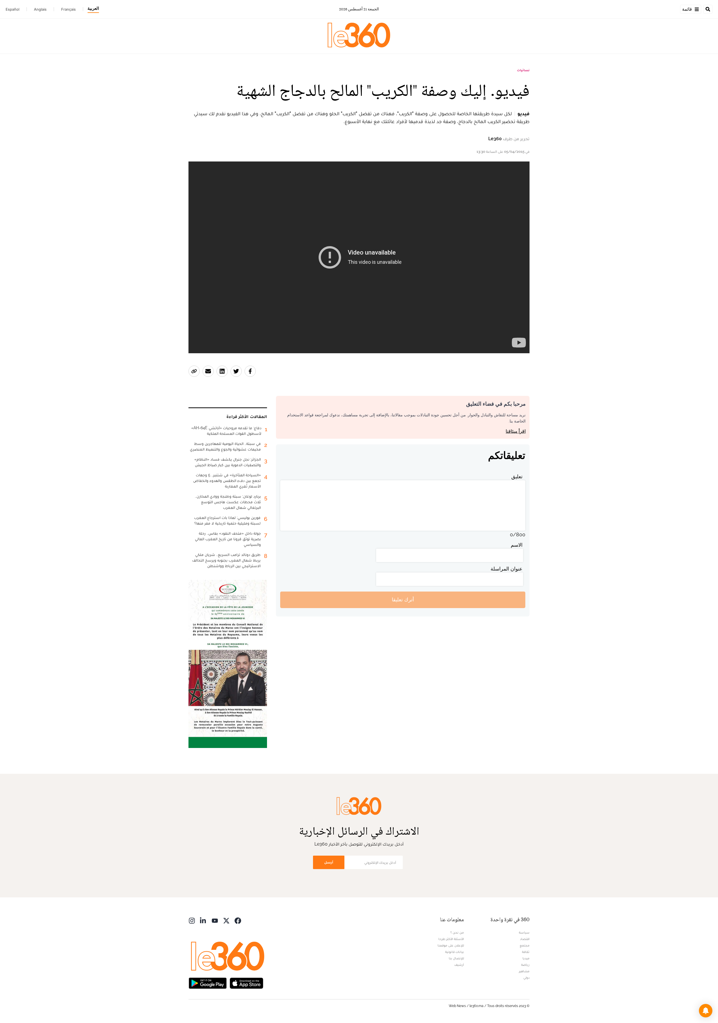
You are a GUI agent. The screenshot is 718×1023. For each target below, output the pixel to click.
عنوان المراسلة (507, 569)
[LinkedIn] (203, 920)
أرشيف (459, 965)
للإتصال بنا (456, 958)
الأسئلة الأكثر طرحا (451, 939)
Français (68, 9)
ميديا (526, 958)
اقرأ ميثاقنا (516, 431)
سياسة (524, 932)
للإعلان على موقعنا (451, 945)
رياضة (525, 965)
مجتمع (525, 945)
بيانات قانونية (454, 952)
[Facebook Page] (237, 920)
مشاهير (524, 971)
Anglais (40, 9)
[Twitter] (226, 920)
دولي (526, 978)
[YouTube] (214, 920)
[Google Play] (207, 982)
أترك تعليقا (403, 599)
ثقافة (526, 952)
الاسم (517, 545)
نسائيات (523, 70)
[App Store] (246, 982)
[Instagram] (191, 920)
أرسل (328, 862)
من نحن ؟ (457, 932)
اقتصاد (525, 939)
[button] (705, 1010)
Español (12, 9)
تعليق (517, 476)
